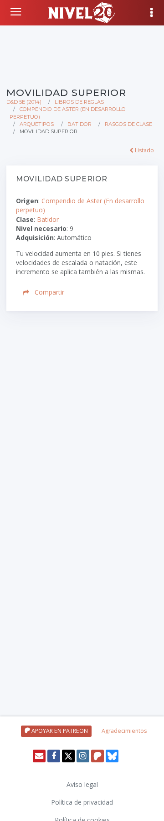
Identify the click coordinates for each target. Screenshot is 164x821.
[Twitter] (68, 756)
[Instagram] (83, 756)
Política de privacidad (82, 802)
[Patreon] (97, 756)
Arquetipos (37, 124)
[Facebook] (53, 756)
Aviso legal (82, 784)
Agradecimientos (124, 731)
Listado (143, 150)
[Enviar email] (39, 756)
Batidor (79, 124)
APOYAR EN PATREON (59, 731)
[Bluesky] (112, 756)
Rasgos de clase (128, 124)
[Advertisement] (82, 54)
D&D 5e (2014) (23, 102)
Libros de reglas (79, 102)
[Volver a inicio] (17, 11)
